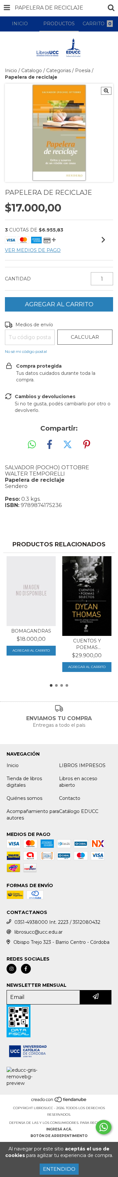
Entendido (59, 1169)
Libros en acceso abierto (78, 782)
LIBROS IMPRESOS (82, 765)
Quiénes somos (24, 798)
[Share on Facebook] (49, 444)
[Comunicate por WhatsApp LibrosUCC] (103, 1127)
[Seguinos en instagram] (11, 969)
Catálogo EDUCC (78, 811)
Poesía (82, 70)
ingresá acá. (59, 1129)
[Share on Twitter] (67, 444)
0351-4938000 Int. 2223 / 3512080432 (57, 922)
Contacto (69, 798)
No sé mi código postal (26, 351)
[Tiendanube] (59, 1101)
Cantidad (18, 279)
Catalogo (31, 70)
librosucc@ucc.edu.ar (38, 932)
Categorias (58, 70)
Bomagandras (31, 631)
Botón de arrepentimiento (59, 1136)
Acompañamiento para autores (33, 814)
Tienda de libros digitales (24, 782)
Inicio (11, 70)
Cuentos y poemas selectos (87, 644)
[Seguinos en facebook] (26, 969)
